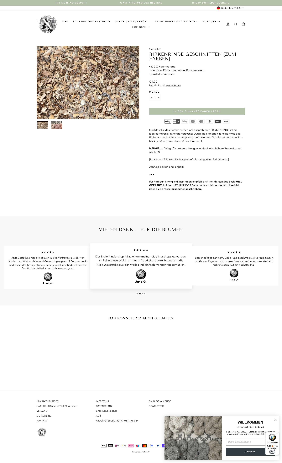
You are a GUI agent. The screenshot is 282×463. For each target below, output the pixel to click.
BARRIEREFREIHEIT (107, 410)
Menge (154, 92)
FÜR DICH (139, 27)
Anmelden (250, 451)
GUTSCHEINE (44, 415)
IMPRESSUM (102, 401)
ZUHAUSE (210, 21)
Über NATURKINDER (47, 401)
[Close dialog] (275, 420)
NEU (65, 21)
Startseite (154, 49)
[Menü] (277, 434)
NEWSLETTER (156, 406)
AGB (98, 415)
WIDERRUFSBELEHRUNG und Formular (117, 420)
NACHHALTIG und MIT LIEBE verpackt (57, 406)
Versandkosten (173, 85)
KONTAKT (42, 420)
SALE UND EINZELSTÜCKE (91, 21)
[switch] (272, 452)
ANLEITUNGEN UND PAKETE (175, 21)
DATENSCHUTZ (104, 406)
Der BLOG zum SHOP (160, 401)
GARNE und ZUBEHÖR (131, 21)
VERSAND (42, 410)
